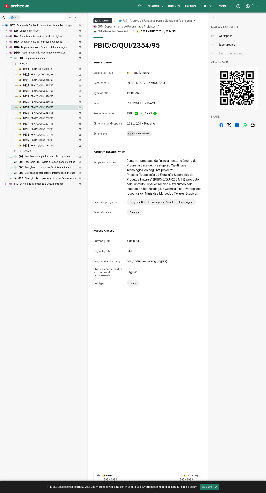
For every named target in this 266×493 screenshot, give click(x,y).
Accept (207, 486)
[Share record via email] (252, 125)
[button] (155, 6)
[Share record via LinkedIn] (237, 125)
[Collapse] (82, 17)
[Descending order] (76, 17)
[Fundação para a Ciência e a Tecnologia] (17, 7)
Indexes (174, 6)
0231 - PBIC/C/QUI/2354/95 (158, 31)
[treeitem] (51, 107)
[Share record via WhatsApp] (245, 125)
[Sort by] (70, 17)
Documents (103, 20)
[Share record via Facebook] (221, 125)
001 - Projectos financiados (114, 31)
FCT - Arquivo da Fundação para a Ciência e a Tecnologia (157, 20)
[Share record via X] (229, 125)
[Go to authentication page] (238, 6)
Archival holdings (199, 6)
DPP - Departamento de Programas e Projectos (127, 26)
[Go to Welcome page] (139, 6)
